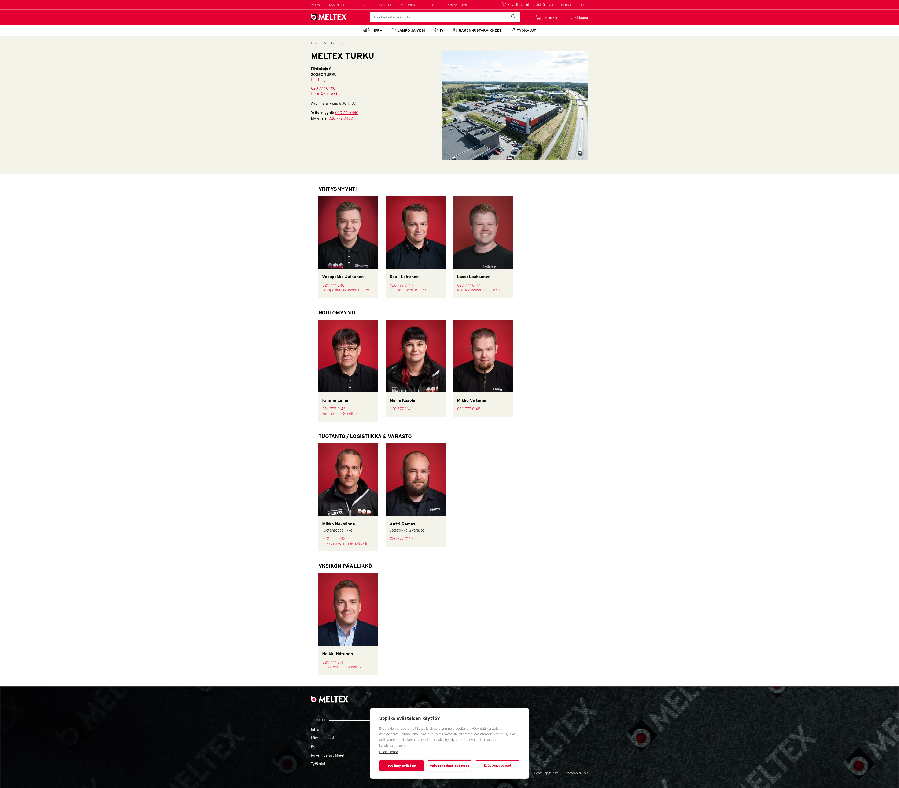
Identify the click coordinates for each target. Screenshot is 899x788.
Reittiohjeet (321, 80)
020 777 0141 (333, 662)
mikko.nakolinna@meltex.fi (344, 543)
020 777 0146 (401, 409)
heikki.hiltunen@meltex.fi (343, 667)
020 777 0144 (401, 285)
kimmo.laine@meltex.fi (341, 413)
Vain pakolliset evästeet (449, 766)
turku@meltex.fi (324, 94)
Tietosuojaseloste (546, 773)
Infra (315, 729)
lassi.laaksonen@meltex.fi (478, 290)
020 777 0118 (333, 285)
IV (312, 746)
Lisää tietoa (388, 752)
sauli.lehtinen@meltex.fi (410, 290)
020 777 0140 (346, 113)
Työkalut (318, 764)
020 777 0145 (468, 409)
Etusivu (316, 43)
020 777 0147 (468, 285)
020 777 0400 (323, 88)
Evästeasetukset (497, 765)
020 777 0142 (333, 538)
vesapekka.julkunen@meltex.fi (347, 290)
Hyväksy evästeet (402, 766)
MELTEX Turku (333, 43)
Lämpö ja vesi (322, 738)
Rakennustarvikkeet (328, 755)
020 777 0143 (333, 409)
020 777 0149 (401, 538)
